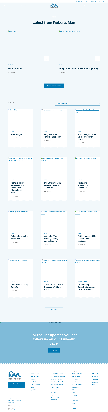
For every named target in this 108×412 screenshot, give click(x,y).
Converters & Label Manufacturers (56, 398)
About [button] (78, 6)
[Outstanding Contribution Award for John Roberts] (87, 268)
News (60, 64)
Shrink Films (34, 379)
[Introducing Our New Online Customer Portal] (87, 118)
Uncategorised (82, 281)
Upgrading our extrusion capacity (78, 68)
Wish (15, 409)
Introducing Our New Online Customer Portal (87, 136)
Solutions (33, 371)
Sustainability (75, 387)
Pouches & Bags (35, 373)
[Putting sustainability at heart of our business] (87, 220)
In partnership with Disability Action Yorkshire (52, 185)
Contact (102, 6)
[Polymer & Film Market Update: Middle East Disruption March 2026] (20, 166)
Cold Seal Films (35, 381)
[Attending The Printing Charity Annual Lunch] (54, 220)
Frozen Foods (55, 387)
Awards (10, 64)
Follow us (54, 350)
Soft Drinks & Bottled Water (58, 376)
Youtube (96, 382)
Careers (95, 6)
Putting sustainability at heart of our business (87, 238)
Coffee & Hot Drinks (56, 379)
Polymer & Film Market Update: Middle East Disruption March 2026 (18, 188)
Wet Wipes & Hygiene (57, 384)
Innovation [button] (24, 6)
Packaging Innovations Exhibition (83, 185)
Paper (32, 387)
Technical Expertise (77, 384)
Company (74, 371)
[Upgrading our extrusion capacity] (54, 118)
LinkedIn (100, 1)
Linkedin (96, 373)
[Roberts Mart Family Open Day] (20, 268)
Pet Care (53, 392)
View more (54, 309)
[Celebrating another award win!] (20, 220)
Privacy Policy (11, 402)
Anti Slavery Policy (12, 398)
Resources (74, 398)
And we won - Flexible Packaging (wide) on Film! (53, 287)
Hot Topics (87, 6)
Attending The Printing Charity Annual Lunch (51, 238)
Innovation (74, 381)
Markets (53, 371)
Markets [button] (15, 6)
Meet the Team (76, 376)
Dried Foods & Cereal (57, 381)
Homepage (54, 6)
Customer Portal (90, 1)
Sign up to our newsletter (54, 85)
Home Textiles (55, 389)
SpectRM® (33, 389)
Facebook (96, 385)
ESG (73, 389)
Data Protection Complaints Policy (15, 400)
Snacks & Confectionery (57, 373)
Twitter (96, 376)
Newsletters (75, 400)
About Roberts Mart (77, 373)
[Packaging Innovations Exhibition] (87, 166)
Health (53, 395)
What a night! (15, 68)
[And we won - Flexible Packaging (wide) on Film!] (54, 268)
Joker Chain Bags (35, 384)
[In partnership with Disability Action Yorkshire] (54, 166)
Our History (75, 379)
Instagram (96, 379)
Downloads (79, 1)
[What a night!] (20, 118)
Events (80, 179)
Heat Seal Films (35, 376)
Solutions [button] (6, 6)
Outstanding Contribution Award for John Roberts (86, 287)
